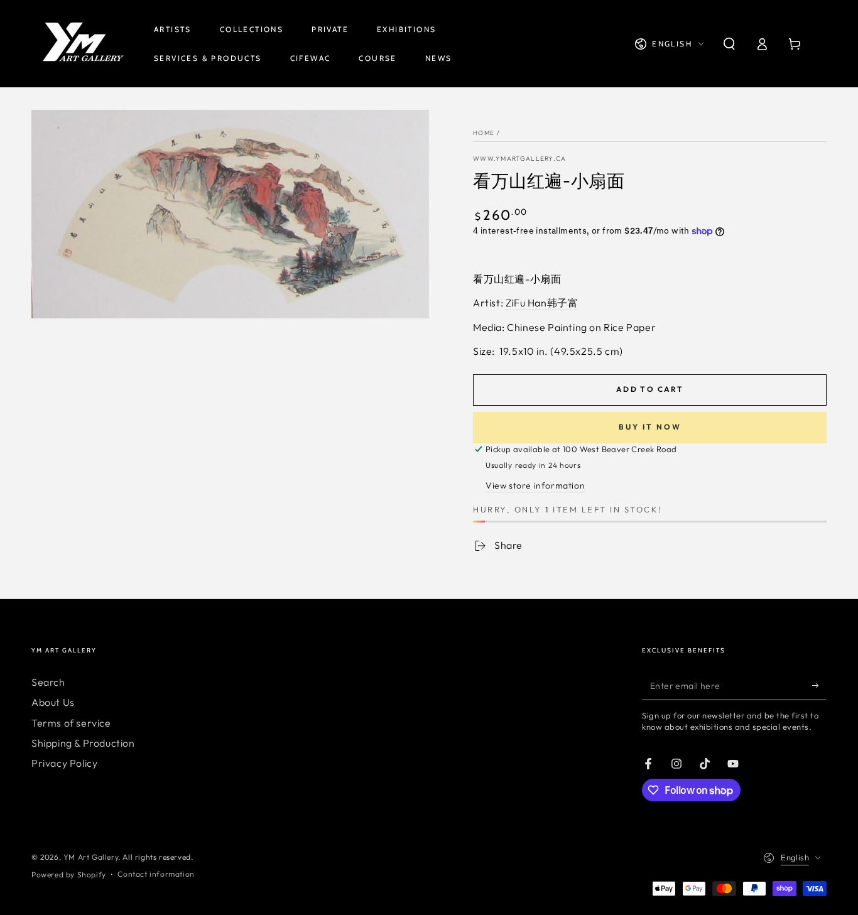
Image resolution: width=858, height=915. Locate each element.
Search (48, 682)
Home (483, 133)
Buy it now (650, 426)
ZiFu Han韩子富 (542, 302)
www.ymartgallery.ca (520, 158)
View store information (535, 485)
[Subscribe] (819, 686)
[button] (729, 44)
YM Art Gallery (90, 857)
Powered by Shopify (68, 874)
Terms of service (71, 723)
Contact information (155, 874)
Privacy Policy (64, 763)
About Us (53, 702)
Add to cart (649, 389)
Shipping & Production (83, 743)
